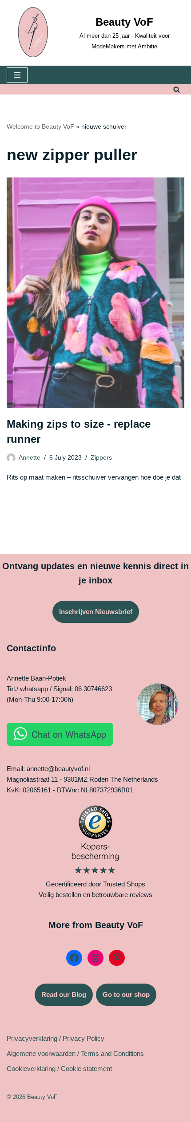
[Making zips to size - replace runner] (95, 292)
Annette (29, 457)
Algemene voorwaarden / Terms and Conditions (75, 1053)
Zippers (101, 457)
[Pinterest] (117, 958)
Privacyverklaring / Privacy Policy (55, 1038)
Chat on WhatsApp (69, 734)
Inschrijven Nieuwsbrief (95, 611)
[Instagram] (95, 958)
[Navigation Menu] (17, 75)
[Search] (176, 89)
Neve (58, 1113)
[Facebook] (74, 958)
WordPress (124, 1113)
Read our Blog (63, 994)
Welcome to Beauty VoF (40, 126)
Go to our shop (126, 994)
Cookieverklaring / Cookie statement (59, 1068)
